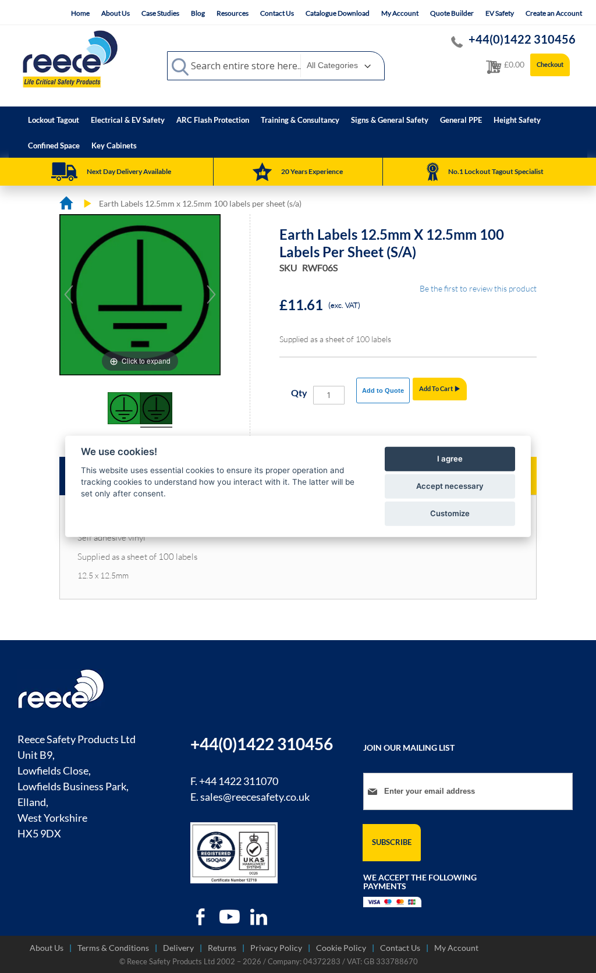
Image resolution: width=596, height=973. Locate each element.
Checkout (550, 64)
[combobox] (276, 65)
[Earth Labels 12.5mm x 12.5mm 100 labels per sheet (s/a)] (124, 410)
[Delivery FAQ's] (64, 171)
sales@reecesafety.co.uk (255, 796)
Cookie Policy (341, 948)
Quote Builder (452, 13)
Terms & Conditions (113, 948)
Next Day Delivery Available (129, 171)
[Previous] (68, 294)
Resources (233, 13)
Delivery (178, 948)
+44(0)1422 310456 (522, 39)
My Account (399, 13)
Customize (450, 513)
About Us (115, 13)
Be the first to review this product (478, 288)
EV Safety (499, 13)
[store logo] (69, 58)
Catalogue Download (338, 13)
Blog (198, 13)
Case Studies (160, 13)
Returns (222, 948)
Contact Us (277, 13)
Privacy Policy (276, 948)
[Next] (211, 294)
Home (80, 13)
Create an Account (554, 13)
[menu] (298, 132)
